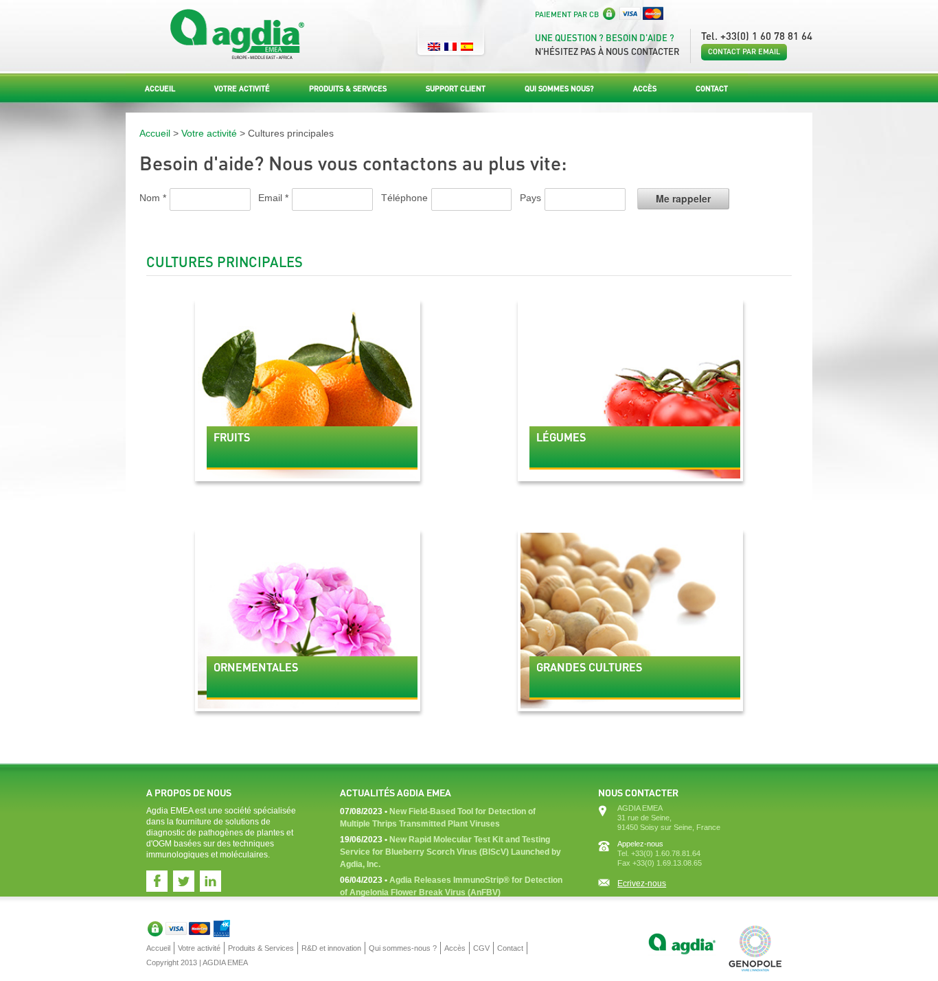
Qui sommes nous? (559, 88)
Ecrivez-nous (641, 883)
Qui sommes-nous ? (403, 948)
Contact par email (744, 51)
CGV (481, 948)
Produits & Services (348, 88)
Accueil (160, 88)
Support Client (455, 88)
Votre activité (242, 88)
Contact (712, 88)
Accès (644, 88)
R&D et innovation (331, 948)
